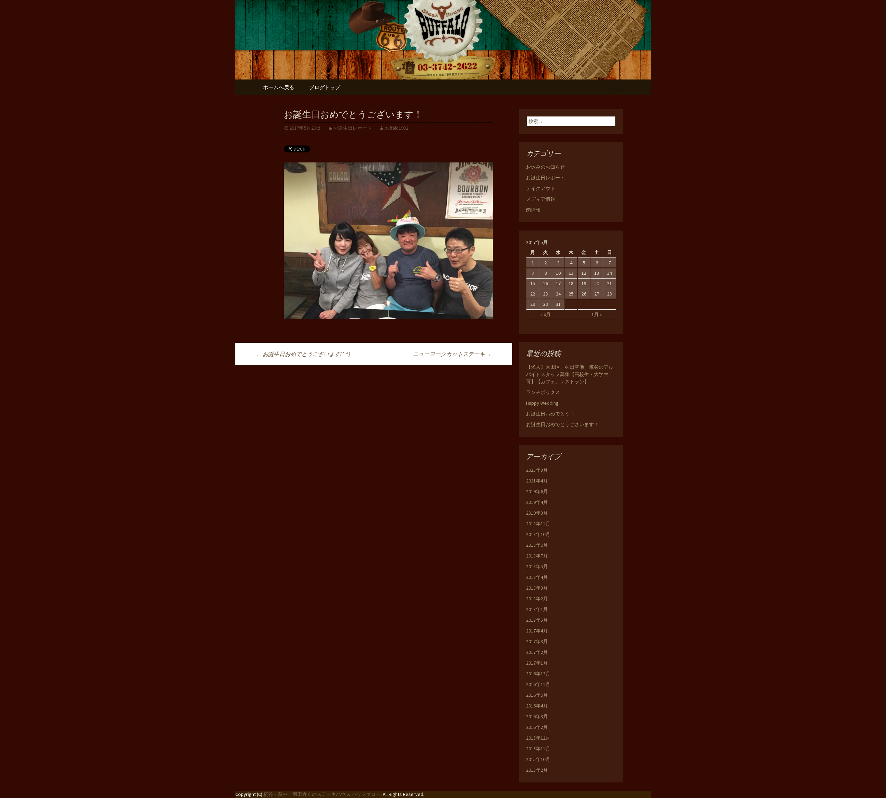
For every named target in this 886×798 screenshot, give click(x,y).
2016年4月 (537, 706)
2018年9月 (537, 545)
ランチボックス (543, 392)
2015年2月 (537, 770)
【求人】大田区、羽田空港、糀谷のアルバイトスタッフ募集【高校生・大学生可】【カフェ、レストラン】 (569, 374)
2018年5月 (537, 566)
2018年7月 (537, 556)
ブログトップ (324, 87)
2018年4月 (537, 577)
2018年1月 (537, 609)
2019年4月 (537, 502)
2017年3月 (537, 641)
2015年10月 (538, 759)
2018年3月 (537, 588)
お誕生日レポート (352, 128)
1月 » (596, 314)
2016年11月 (538, 684)
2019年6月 (537, 491)
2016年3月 (537, 716)
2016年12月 (538, 673)
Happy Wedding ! (543, 403)
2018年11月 (538, 523)
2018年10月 (538, 534)
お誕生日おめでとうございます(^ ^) (303, 353)
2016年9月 (537, 695)
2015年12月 (538, 738)
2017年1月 (537, 663)
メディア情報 (540, 199)
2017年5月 (537, 620)
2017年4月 (537, 631)
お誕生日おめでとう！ (550, 414)
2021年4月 (537, 481)
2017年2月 (537, 652)
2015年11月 (538, 748)
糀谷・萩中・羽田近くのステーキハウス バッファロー (322, 794)
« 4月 (545, 314)
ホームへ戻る (278, 87)
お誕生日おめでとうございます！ (562, 424)
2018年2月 (537, 598)
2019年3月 (537, 513)
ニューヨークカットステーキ (452, 353)
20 (596, 283)
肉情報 (533, 210)
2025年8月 (537, 470)
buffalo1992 (396, 128)
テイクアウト (540, 188)
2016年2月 (537, 727)
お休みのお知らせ (545, 167)
